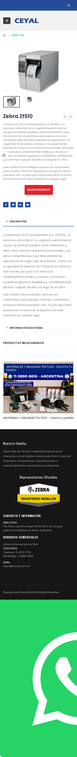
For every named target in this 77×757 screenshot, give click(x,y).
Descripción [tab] (18, 221)
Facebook (5, 204)
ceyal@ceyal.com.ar (16, 566)
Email (27, 204)
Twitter (13, 204)
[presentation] (8, 71)
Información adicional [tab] (26, 328)
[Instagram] (68, 5)
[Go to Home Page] (4, 35)
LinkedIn (20, 204)
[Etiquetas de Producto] (26, 21)
